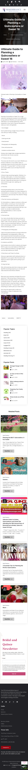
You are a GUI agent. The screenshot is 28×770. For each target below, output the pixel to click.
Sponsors (3, 712)
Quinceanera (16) (8, 340)
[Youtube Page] (17, 702)
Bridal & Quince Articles (17, 35)
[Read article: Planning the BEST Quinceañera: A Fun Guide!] (14, 435)
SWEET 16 (18, 318)
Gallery (2, 723)
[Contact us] (9, 4)
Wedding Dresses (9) (9, 348)
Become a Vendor (5, 721)
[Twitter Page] (2, 702)
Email (4, 658)
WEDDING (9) (7, 353)
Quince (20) (7, 337)
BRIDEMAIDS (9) (8, 350)
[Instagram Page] (17, 4)
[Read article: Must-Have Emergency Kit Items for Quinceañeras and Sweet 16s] (14, 604)
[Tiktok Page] (21, 4)
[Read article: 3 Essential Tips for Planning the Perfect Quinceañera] (14, 563)
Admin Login (8, 765)
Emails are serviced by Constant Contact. (11, 670)
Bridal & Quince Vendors (6, 714)
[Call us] (6, 4)
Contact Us (6, 747)
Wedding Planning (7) (9, 356)
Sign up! (14, 673)
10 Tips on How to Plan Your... (16, 374)
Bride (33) (6, 335)
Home (5, 35)
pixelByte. (14, 767)
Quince (3, 318)
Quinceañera (11, 318)
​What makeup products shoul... (17, 382)
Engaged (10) (7, 345)
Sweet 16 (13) (7, 343)
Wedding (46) (7, 332)
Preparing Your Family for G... (16, 390)
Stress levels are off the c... (17, 397)
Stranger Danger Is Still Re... (16, 366)
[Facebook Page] (13, 4)
